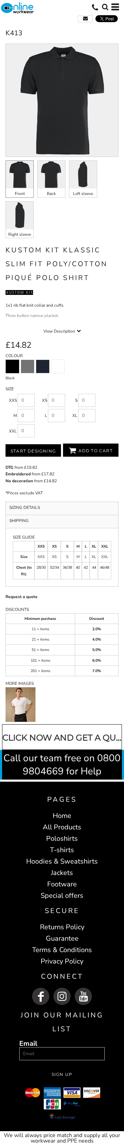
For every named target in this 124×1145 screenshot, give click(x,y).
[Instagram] (62, 996)
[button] (105, 6)
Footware (62, 884)
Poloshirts (62, 838)
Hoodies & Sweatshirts (62, 861)
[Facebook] (40, 996)
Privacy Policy (62, 961)
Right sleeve (19, 234)
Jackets (62, 872)
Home (62, 815)
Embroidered (18, 474)
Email (28, 1043)
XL (75, 415)
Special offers (62, 895)
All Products (62, 827)
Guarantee (62, 938)
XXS (13, 400)
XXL (13, 431)
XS (44, 400)
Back (51, 193)
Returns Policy (62, 927)
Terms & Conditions (62, 950)
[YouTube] (83, 996)
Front (20, 193)
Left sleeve (83, 193)
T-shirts (62, 850)
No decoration (19, 481)
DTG (9, 467)
